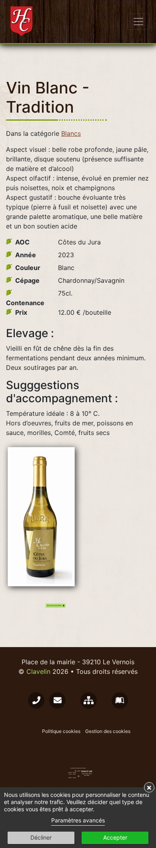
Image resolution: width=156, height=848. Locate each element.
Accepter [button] (115, 837)
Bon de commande (54, 606)
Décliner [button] (41, 837)
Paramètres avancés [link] (78, 820)
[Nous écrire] (57, 700)
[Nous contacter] (36, 700)
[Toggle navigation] (138, 22)
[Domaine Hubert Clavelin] (22, 21)
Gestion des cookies (107, 731)
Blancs (71, 133)
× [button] (149, 787)
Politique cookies (61, 731)
